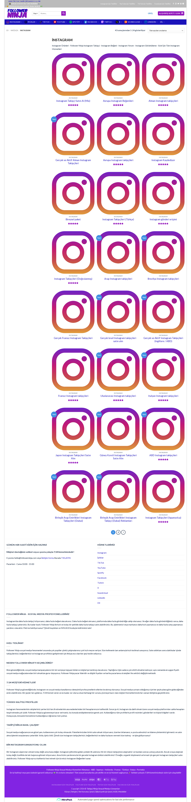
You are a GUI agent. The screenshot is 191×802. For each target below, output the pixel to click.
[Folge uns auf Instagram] (176, 4)
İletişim (74, 792)
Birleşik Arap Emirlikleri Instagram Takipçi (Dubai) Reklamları (118, 519)
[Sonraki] (123, 532)
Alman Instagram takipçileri (163, 100)
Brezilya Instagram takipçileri (163, 278)
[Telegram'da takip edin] (183, 4)
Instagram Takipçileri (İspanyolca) (163, 517)
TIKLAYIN (66, 558)
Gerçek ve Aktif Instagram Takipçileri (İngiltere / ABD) (163, 340)
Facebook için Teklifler (162, 4)
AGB (115, 792)
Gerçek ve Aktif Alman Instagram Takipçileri (73, 162)
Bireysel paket (73, 219)
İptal (92, 792)
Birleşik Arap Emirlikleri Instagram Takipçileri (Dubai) (73, 519)
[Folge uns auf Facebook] (173, 4)
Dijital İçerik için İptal (103, 792)
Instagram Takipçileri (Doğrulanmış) (73, 278)
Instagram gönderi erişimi (163, 219)
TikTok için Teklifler (145, 4)
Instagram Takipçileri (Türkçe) (118, 219)
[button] (150, 13)
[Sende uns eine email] (181, 4)
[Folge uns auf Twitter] (178, 4)
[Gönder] (63, 13)
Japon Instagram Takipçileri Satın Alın (73, 457)
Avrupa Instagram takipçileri (118, 160)
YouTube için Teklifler (127, 4)
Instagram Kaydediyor (163, 160)
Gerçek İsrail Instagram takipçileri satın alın (118, 340)
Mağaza (14, 30)
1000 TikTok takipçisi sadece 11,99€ (24, 1)
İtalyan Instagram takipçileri (163, 395)
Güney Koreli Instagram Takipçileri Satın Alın (118, 457)
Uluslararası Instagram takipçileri (118, 395)
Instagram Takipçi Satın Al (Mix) (73, 100)
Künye (67, 792)
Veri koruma (83, 792)
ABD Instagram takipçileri (163, 455)
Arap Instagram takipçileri (118, 278)
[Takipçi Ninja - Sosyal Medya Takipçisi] (17, 13)
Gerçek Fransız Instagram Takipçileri (73, 338)
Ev (7, 30)
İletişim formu (47, 558)
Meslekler (122, 792)
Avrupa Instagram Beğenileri (118, 100)
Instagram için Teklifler (108, 4)
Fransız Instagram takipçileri (73, 395)
